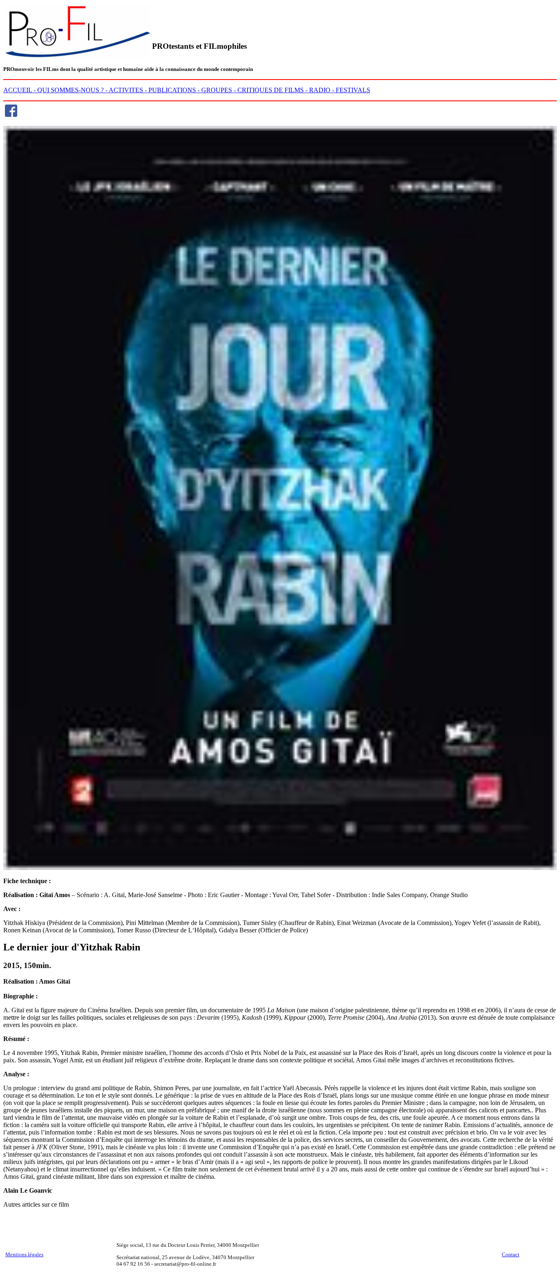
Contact (510, 1254)
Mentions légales (24, 1254)
